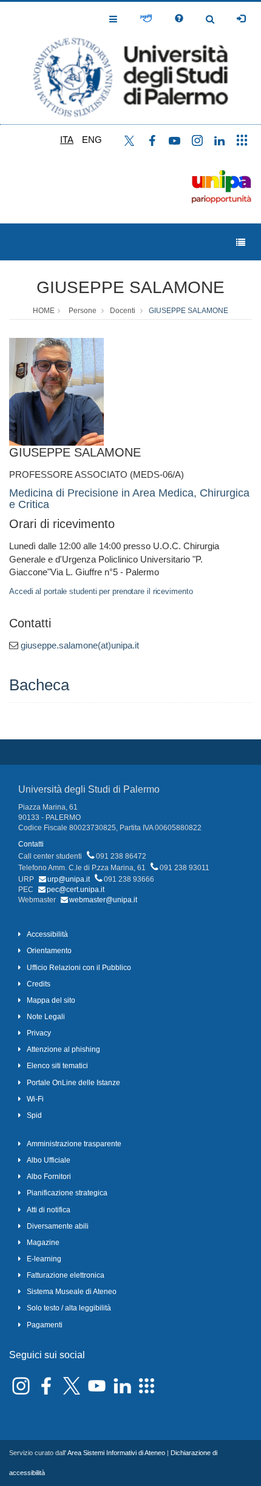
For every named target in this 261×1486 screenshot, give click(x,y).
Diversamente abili (58, 1226)
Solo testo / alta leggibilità (69, 1308)
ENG (92, 139)
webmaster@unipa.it (103, 900)
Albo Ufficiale (48, 1160)
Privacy (39, 1033)
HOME (44, 310)
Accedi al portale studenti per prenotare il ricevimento (101, 591)
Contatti (31, 844)
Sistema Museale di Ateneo (72, 1291)
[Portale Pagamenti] (146, 19)
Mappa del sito (51, 1000)
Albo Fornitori (49, 1176)
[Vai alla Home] (130, 63)
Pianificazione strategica (67, 1193)
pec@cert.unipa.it (75, 889)
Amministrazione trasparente (74, 1144)
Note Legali (46, 1016)
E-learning (44, 1259)
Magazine (43, 1242)
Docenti (122, 310)
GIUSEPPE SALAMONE (130, 287)
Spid (34, 1115)
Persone (83, 310)
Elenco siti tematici (57, 1066)
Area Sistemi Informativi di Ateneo (116, 1452)
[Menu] (240, 242)
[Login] (241, 19)
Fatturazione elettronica (65, 1275)
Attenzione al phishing (63, 1049)
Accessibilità (47, 934)
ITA (66, 139)
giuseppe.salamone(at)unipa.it (80, 645)
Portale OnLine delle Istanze (73, 1082)
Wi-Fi (35, 1099)
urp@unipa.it (68, 879)
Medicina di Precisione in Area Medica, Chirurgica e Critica (129, 499)
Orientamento (49, 950)
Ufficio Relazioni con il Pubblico (79, 967)
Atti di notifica (48, 1210)
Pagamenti (45, 1325)
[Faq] (179, 19)
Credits (38, 984)
